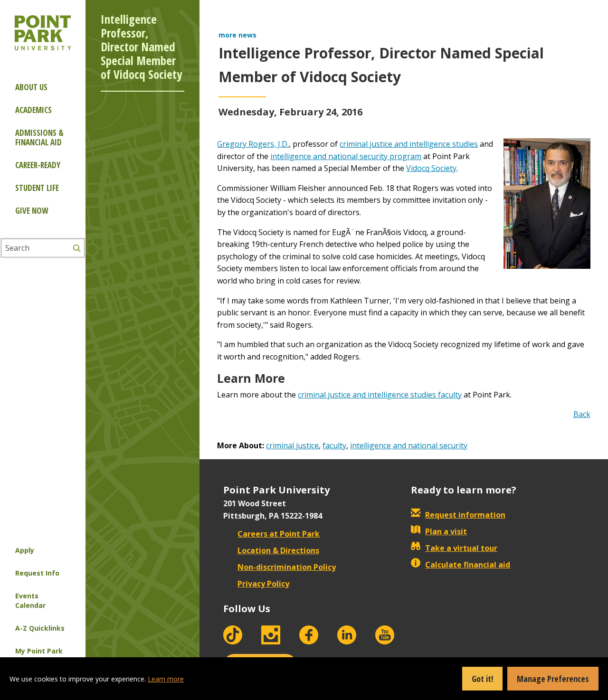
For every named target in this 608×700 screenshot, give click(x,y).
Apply (24, 550)
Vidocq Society (431, 168)
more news (237, 34)
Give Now (31, 210)
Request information (465, 515)
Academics (33, 109)
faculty (334, 445)
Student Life (37, 187)
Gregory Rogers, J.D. (253, 144)
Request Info (37, 572)
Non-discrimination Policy (287, 567)
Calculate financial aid (467, 564)
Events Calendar (30, 600)
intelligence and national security (408, 445)
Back (581, 414)
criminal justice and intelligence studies (409, 144)
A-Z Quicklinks (40, 628)
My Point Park (39, 650)
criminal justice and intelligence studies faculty (380, 394)
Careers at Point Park (279, 534)
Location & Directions (278, 550)
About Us (31, 87)
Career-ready (37, 165)
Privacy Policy (263, 583)
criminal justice (292, 445)
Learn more (166, 678)
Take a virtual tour (461, 548)
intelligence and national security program (345, 156)
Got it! (482, 678)
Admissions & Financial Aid (39, 137)
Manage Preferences (553, 678)
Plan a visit (446, 531)
